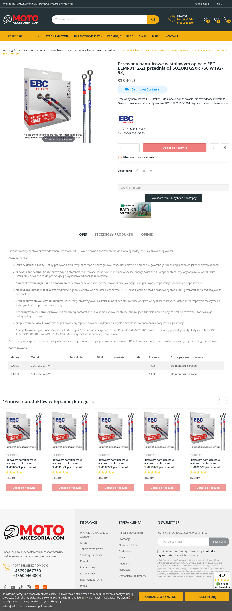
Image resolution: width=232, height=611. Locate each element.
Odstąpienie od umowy (132, 576)
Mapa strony (87, 567)
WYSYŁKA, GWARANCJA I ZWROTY (94, 534)
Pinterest (150, 171)
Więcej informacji (13, 606)
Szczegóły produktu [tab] (114, 234)
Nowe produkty (128, 545)
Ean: (120, 133)
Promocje (124, 539)
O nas (83, 542)
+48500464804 (185, 23)
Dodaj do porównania (225, 147)
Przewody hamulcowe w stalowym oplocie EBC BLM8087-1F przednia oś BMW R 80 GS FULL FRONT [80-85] (206, 463)
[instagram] (29, 587)
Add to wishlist (214, 147)
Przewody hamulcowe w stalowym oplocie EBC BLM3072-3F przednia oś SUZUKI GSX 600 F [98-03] (113, 463)
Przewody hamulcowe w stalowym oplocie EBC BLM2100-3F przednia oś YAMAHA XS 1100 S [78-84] (160, 463)
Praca (83, 585)
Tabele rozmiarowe (91, 549)
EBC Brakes (12, 455)
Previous (219, 400)
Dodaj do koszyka (175, 147)
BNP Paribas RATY (91, 579)
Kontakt (84, 561)
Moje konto (125, 557)
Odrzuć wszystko (161, 597)
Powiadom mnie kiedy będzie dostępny (173, 198)
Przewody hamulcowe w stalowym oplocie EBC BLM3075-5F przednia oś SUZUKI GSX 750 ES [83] (21, 463)
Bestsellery (125, 551)
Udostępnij (137, 171)
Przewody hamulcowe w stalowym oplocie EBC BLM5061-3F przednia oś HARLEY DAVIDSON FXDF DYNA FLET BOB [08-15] (67, 463)
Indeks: (122, 129)
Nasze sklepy (88, 573)
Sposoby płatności (91, 555)
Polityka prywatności (131, 532)
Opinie (147, 234)
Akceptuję (207, 597)
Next (226, 400)
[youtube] (13, 587)
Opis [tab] (83, 234)
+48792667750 (185, 19)
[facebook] (5, 587)
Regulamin (125, 563)
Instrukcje (124, 569)
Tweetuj (143, 171)
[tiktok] (21, 587)
